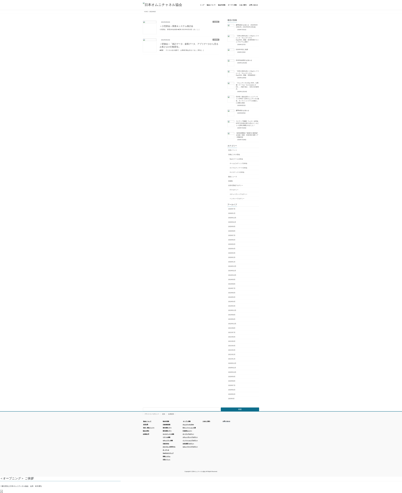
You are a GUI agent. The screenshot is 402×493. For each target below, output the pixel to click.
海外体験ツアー (167, 427)
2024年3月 (231, 306)
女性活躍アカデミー (188, 443)
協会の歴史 (146, 431)
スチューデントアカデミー (238, 194)
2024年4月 (231, 301)
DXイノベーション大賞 (189, 427)
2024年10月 (232, 275)
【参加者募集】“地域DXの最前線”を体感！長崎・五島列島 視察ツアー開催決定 (247, 135)
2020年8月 (231, 381)
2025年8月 (231, 231)
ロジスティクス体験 (168, 434)
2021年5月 (231, 341)
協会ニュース (232, 176)
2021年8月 (231, 328)
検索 (240, 409)
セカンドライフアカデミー (190, 447)
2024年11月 (232, 270)
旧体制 (216, 22)
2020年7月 (231, 385)
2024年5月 (231, 297)
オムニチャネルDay (188, 424)
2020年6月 (231, 390)
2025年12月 (232, 218)
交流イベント (232, 150)
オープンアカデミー (188, 434)
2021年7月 (231, 332)
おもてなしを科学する (169, 447)
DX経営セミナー (187, 431)
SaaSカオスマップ (168, 453)
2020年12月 (232, 363)
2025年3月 (231, 253)
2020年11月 (232, 367)
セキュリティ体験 (168, 440)
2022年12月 (232, 323)
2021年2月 (231, 354)
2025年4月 (231, 248)
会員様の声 (146, 434)
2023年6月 (231, 319)
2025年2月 (231, 257)
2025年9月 (231, 226)
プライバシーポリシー (151, 414)
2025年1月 (231, 262)
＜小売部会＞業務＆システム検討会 (176, 26)
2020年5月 (231, 394)
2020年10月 (232, 372)
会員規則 (171, 414)
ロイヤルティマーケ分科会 (238, 168)
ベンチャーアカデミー (237, 198)
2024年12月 (232, 266)
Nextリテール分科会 (236, 159)
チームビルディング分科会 (238, 163)
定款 (163, 414)
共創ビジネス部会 (234, 154)
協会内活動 (166, 421)
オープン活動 (187, 421)
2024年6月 (231, 293)
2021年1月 (231, 359)
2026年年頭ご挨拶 (242, 49)
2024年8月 (231, 284)
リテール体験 (166, 437)
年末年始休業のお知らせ (244, 60)
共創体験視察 (166, 424)
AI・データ (166, 450)
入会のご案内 (206, 421)
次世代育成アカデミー (235, 185)
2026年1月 (231, 213)
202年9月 (231, 398)
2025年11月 (232, 222)
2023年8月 (231, 315)
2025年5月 (231, 244)
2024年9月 (231, 279)
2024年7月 (231, 288)
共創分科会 (166, 443)
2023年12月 (232, 310)
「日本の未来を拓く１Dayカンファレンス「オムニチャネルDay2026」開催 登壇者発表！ (247, 73)
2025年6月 (231, 240)
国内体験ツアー (167, 431)
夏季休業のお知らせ (242, 110)
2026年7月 (231, 209)
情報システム (166, 456)
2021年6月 (231, 337)
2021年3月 (231, 350)
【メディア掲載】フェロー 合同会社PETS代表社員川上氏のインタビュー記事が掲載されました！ (247, 123)
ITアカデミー (234, 190)
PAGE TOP (391, 476)
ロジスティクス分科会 (237, 172)
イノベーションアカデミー (190, 440)
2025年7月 (231, 235)
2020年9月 (231, 376)
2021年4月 (231, 345)
